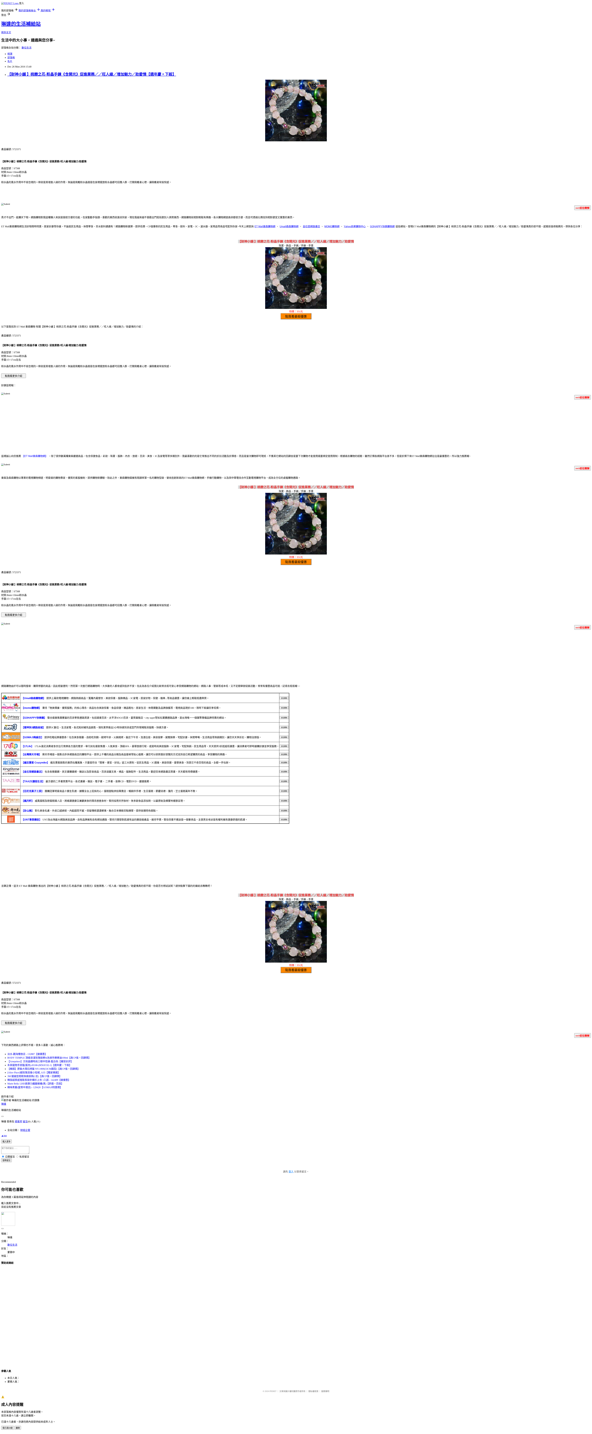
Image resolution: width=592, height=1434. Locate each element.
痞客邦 (18, 1121)
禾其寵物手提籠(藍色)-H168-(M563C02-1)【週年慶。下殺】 (39, 1065)
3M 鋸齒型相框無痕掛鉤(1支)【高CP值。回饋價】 (34, 1076)
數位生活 (26, 47)
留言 (25, 1121)
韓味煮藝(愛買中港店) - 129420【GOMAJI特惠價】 (34, 1087)
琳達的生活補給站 (21, 24)
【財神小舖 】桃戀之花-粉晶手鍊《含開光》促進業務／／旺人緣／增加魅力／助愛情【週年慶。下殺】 (91, 74)
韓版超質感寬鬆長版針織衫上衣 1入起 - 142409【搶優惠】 (38, 1080)
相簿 (9, 54)
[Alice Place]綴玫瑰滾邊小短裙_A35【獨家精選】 (33, 1072)
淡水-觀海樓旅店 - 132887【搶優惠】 (27, 1054)
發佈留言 (6, 1160)
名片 (9, 61)
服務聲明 (325, 1391)
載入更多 (6, 1141)
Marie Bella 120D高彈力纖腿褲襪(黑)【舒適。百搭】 (35, 1083)
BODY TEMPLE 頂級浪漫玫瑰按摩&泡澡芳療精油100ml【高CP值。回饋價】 (49, 1057)
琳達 (3, 1104)
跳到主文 (6, 32)
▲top (4, 1135)
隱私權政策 (313, 1391)
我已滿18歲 (7, 1428)
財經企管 (25, 1130)
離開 (18, 1428)
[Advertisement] (296, 426)
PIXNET (272, 1391)
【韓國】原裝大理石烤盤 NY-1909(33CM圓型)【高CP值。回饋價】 (43, 1069)
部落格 (11, 57)
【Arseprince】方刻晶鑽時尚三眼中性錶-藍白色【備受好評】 (40, 1061)
